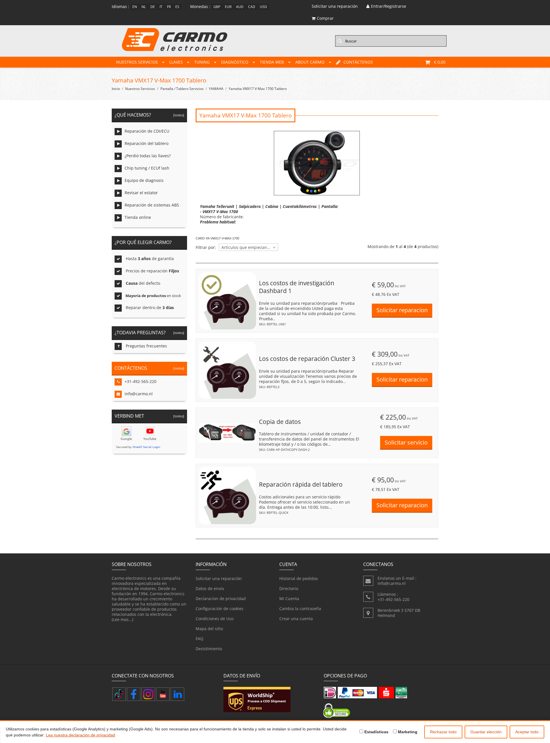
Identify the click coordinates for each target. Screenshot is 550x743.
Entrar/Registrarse (388, 6)
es (177, 7)
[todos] (178, 115)
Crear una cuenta (296, 618)
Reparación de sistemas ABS (152, 205)
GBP (216, 7)
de (152, 7)
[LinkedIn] (177, 694)
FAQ (199, 638)
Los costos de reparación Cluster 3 (307, 359)
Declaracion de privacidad (221, 598)
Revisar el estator (141, 192)
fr (169, 7)
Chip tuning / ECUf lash (147, 168)
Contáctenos (358, 62)
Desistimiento (209, 648)
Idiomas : (120, 6)
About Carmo (310, 62)
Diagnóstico (234, 62)
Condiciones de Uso (214, 618)
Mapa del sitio (209, 628)
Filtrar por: (206, 247)
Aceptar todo (527, 732)
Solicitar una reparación (219, 578)
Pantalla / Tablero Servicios (182, 88)
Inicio (116, 88)
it (161, 7)
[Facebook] (134, 694)
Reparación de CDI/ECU (147, 131)
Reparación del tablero (146, 143)
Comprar (325, 18)
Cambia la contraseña (300, 608)
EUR (228, 7)
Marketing (407, 732)
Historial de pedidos (298, 578)
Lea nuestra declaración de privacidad (80, 735)
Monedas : (200, 6)
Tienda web (272, 62)
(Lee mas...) (122, 619)
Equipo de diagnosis (144, 180)
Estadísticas (375, 732)
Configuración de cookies (219, 608)
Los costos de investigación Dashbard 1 (296, 287)
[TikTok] (119, 694)
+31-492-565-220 (140, 381)
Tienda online (138, 217)
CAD (251, 7)
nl (144, 7)
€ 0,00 (439, 62)
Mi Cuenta (289, 598)
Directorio (288, 588)
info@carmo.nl (139, 393)
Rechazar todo (443, 732)
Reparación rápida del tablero (301, 484)
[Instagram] (148, 694)
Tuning (202, 62)
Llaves (176, 62)
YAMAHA (216, 88)
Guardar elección (486, 732)
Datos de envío (210, 588)
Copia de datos (280, 422)
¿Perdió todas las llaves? (148, 155)
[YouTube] (163, 694)
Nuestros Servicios (137, 62)
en (134, 7)
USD (263, 7)
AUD (239, 7)
